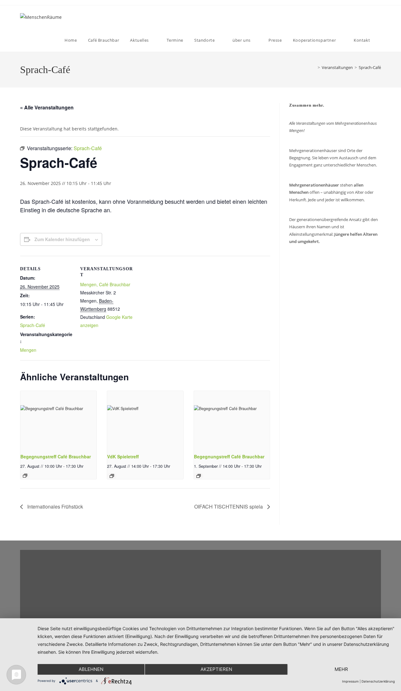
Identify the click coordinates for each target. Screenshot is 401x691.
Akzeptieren (216, 669)
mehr (341, 669)
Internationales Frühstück (54, 506)
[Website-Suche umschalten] (381, 40)
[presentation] (58, 419)
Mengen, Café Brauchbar (105, 284)
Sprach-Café (370, 67)
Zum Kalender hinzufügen (62, 239)
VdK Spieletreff (123, 456)
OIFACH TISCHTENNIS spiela (229, 506)
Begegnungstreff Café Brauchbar (55, 456)
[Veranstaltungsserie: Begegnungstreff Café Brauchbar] (25, 475)
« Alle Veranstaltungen (47, 107)
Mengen (28, 350)
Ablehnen (91, 669)
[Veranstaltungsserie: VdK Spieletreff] (112, 476)
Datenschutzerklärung (378, 681)
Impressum (350, 681)
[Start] (313, 67)
